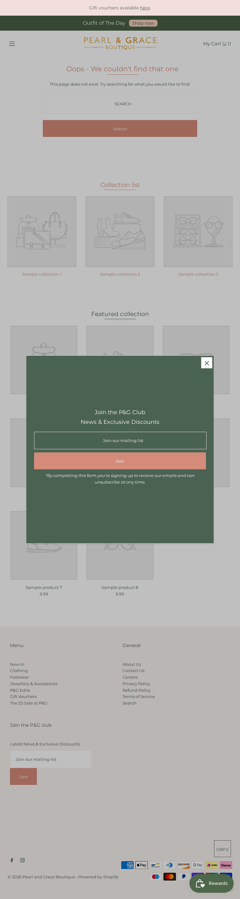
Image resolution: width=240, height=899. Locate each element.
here (145, 8)
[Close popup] (206, 362)
